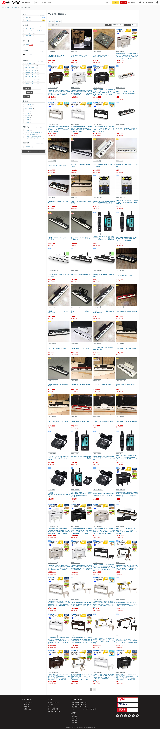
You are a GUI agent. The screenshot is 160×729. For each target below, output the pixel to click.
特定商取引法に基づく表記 (79, 702)
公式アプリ (51, 704)
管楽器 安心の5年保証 (54, 711)
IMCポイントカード (53, 702)
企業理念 (74, 718)
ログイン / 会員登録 (147, 2)
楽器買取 (26, 704)
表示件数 (128, 24)
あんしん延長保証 (53, 709)
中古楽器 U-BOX (28, 702)
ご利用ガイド (27, 709)
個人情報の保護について (79, 707)
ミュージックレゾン (53, 707)
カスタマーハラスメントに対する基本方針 (84, 709)
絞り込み (26, 96)
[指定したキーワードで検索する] (107, 2)
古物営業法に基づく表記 (79, 704)
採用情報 (74, 722)
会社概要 (74, 716)
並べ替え (108, 24)
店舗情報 (133, 2)
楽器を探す (28, 2)
